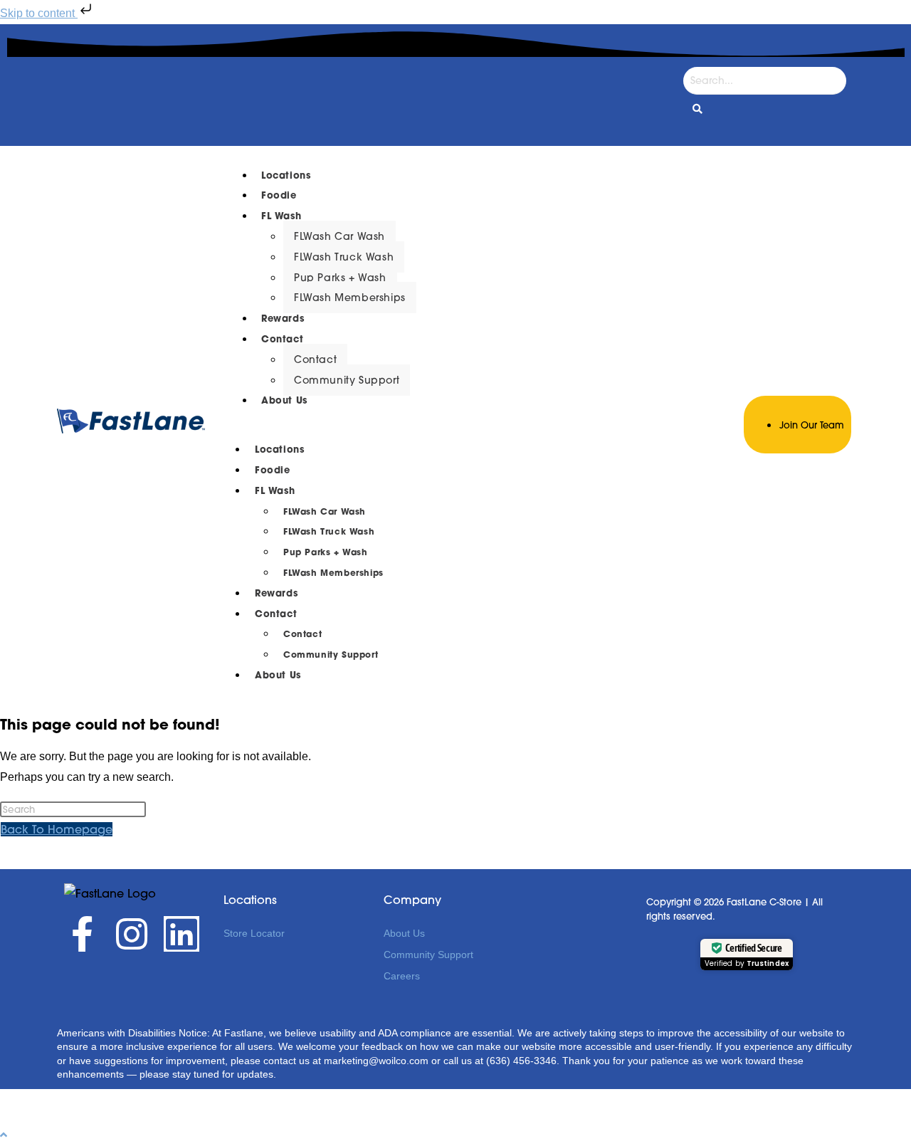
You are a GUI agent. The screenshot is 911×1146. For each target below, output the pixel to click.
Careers (402, 976)
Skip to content (39, 13)
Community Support (346, 380)
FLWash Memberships (350, 297)
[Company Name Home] (131, 429)
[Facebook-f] (82, 934)
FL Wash (281, 216)
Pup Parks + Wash (340, 277)
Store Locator (254, 933)
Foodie (279, 195)
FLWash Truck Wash (344, 257)
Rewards (282, 318)
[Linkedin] (181, 934)
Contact (282, 339)
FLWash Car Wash (339, 236)
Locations (285, 175)
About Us (284, 400)
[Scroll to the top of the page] (3, 1135)
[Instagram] (131, 934)
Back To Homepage (56, 829)
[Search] (697, 109)
